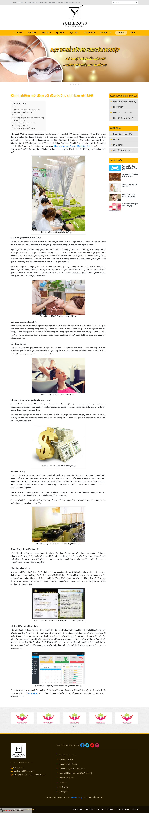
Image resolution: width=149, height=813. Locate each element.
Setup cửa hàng (19, 120)
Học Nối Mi (118, 107)
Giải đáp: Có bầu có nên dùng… (129, 185)
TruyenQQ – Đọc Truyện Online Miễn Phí (129, 168)
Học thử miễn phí (66, 778)
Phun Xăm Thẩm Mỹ (122, 134)
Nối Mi (116, 139)
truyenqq (63, 782)
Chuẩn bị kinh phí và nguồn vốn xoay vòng (28, 118)
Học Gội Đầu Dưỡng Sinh (124, 118)
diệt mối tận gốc (77, 797)
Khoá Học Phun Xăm (67, 755)
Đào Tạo (45, 33)
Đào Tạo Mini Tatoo (122, 112)
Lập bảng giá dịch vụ (21, 126)
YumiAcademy (32, 693)
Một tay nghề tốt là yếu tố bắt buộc (26, 110)
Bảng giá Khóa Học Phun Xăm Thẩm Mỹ (75, 773)
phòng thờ (63, 791)
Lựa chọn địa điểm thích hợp (23, 112)
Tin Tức (121, 33)
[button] (68, 84)
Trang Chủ (18, 33)
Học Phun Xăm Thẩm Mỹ (124, 101)
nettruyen (63, 787)
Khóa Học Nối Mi (66, 759)
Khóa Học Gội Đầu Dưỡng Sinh (72, 768)
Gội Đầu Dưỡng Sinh (122, 150)
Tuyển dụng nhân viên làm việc (24, 123)
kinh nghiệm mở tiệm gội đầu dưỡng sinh (72, 146)
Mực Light (74, 33)
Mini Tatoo (118, 144)
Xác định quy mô (19, 115)
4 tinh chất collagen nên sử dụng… (130, 205)
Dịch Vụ (59, 33)
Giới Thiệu (32, 33)
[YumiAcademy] (74, 15)
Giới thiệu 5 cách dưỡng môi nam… (129, 196)
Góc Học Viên (89, 33)
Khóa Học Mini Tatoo (68, 764)
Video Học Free (106, 33)
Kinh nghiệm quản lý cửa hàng (24, 128)
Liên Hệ (133, 33)
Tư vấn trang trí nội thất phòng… (130, 175)
